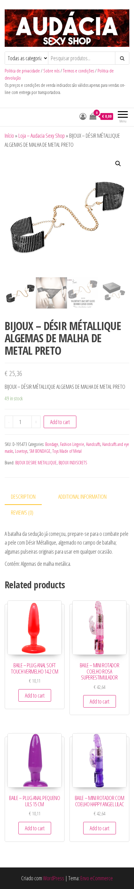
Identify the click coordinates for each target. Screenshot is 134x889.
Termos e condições (78, 71)
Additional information (82, 496)
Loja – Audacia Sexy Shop (41, 135)
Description (23, 496)
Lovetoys (21, 451)
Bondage (51, 444)
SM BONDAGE (39, 451)
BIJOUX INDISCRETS (73, 463)
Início (9, 135)
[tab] (28, 497)
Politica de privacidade (22, 71)
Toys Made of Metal (67, 451)
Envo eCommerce (96, 878)
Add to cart (60, 422)
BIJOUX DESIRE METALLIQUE (36, 463)
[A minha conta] (82, 116)
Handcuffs (93, 444)
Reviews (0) (22, 512)
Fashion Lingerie (72, 444)
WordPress (53, 878)
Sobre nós (51, 71)
